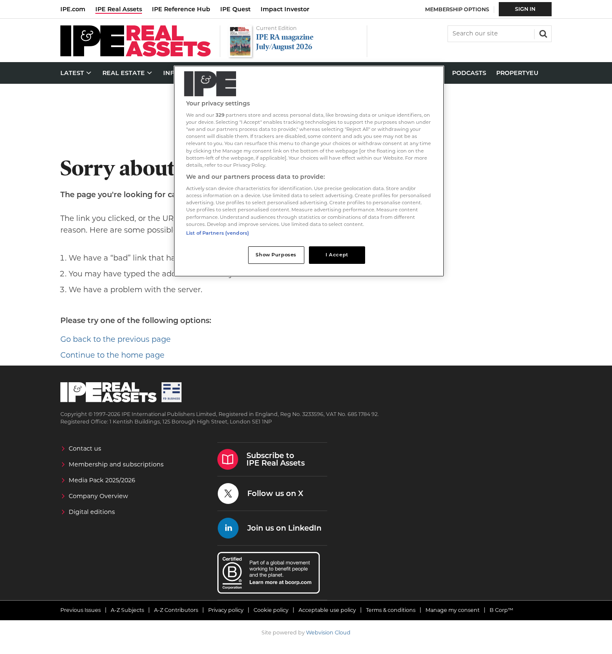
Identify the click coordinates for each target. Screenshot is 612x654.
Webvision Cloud (328, 632)
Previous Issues (80, 610)
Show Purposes (276, 255)
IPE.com (72, 9)
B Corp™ (501, 610)
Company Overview (98, 496)
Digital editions (92, 512)
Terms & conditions (390, 610)
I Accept (337, 255)
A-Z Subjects (127, 610)
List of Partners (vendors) (217, 233)
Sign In (525, 9)
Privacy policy (226, 610)
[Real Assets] (135, 54)
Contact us (85, 448)
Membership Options (457, 9)
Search (542, 32)
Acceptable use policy (327, 610)
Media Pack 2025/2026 (102, 480)
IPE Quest (235, 9)
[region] (309, 171)
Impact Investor (285, 9)
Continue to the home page (112, 355)
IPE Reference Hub (181, 9)
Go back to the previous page (115, 339)
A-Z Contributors (176, 610)
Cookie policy (271, 610)
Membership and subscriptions (116, 464)
